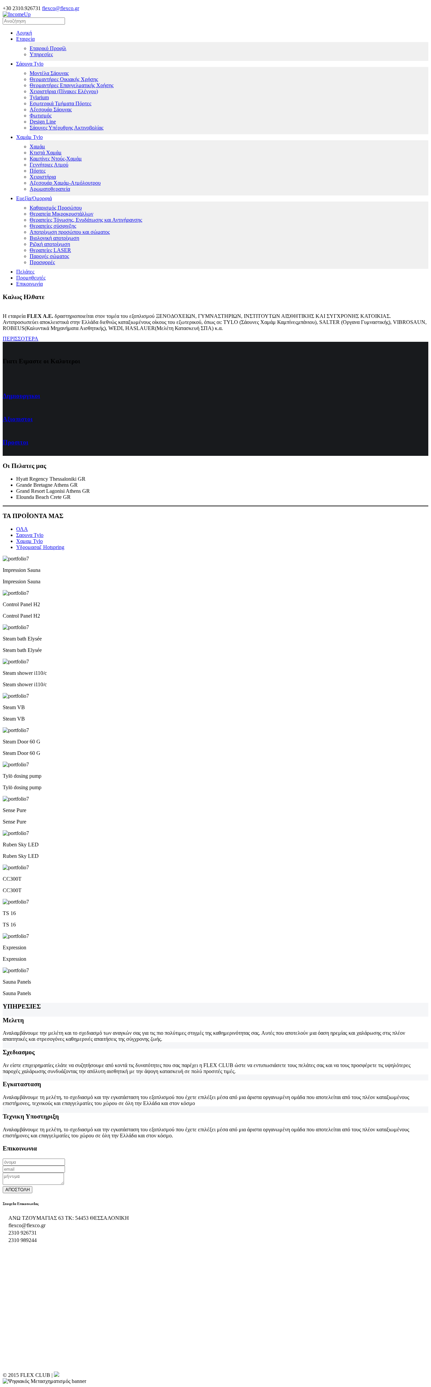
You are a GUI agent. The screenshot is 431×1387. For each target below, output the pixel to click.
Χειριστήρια (43, 177)
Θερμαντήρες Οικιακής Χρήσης (64, 79)
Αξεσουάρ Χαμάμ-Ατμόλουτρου (65, 183)
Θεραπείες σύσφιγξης (53, 226)
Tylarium (39, 97)
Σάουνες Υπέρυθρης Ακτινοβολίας (66, 128)
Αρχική (24, 33)
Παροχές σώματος (49, 256)
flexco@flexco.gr (60, 8)
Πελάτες (25, 272)
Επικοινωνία (29, 284)
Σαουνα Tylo (29, 535)
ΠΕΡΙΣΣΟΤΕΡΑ (20, 338)
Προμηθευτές (30, 278)
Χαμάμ (37, 146)
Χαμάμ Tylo (29, 137)
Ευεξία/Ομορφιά (34, 198)
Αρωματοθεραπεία (50, 189)
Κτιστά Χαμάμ (46, 152)
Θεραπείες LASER (50, 250)
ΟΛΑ (22, 529)
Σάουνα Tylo (29, 64)
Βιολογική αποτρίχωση (54, 238)
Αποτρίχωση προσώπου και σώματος (70, 232)
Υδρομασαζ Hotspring (40, 547)
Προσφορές (42, 262)
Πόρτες (37, 171)
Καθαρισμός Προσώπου (56, 208)
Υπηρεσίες (41, 54)
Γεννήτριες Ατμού (49, 165)
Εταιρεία (25, 39)
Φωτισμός (41, 115)
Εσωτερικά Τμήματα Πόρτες (60, 103)
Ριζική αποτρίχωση (50, 244)
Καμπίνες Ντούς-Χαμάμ (56, 158)
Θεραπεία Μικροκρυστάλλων (61, 214)
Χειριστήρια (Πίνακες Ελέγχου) (64, 91)
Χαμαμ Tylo (29, 541)
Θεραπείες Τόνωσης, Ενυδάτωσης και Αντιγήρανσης (86, 220)
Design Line (43, 121)
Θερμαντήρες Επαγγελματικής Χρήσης (71, 85)
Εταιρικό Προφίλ (48, 48)
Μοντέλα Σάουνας (49, 73)
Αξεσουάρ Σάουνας (51, 109)
